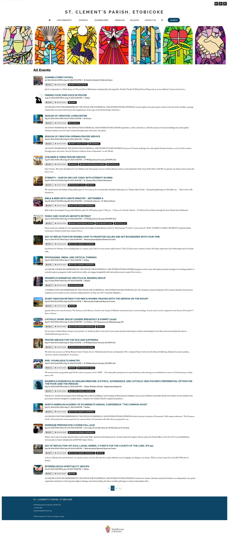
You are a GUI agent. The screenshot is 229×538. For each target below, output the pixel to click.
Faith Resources (76, 285)
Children (73, 164)
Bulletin (134, 20)
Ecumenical (74, 123)
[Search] (162, 20)
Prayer (72, 102)
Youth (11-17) (113, 164)
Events (91, 185)
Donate (173, 20)
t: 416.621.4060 (37, 508)
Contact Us (150, 20)
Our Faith (83, 20)
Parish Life (120, 20)
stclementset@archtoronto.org (42, 511)
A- (221, 4)
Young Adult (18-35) (77, 185)
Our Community (64, 20)
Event (49, 84)
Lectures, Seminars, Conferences (82, 205)
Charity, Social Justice (78, 84)
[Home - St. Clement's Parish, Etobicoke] (50, 20)
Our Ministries (101, 20)
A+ (216, 4)
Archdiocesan (61, 84)
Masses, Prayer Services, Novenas (92, 164)
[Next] (120, 488)
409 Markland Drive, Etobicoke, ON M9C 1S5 (47, 505)
